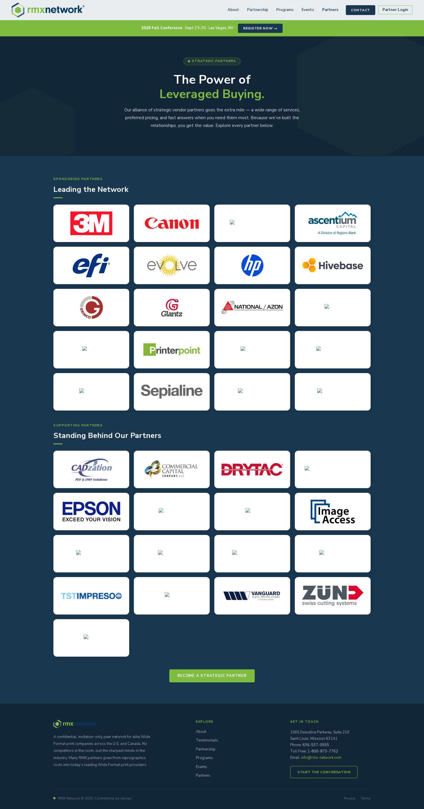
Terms (366, 798)
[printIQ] (91, 349)
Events (308, 9)
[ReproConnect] (333, 349)
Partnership (257, 9)
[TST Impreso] (91, 596)
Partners (330, 9)
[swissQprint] (252, 392)
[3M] (91, 223)
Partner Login (395, 9)
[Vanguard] (252, 596)
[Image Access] (333, 511)
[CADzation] (91, 469)
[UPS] (172, 596)
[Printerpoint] (172, 349)
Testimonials (207, 740)
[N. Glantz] (172, 307)
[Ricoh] (91, 638)
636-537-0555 (316, 745)
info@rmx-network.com (321, 757)
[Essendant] (172, 511)
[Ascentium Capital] (333, 223)
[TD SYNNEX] (333, 392)
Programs (285, 9)
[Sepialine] (172, 392)
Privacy (349, 798)
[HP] (252, 265)
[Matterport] (172, 553)
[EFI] (91, 265)
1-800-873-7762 (322, 751)
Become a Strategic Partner (211, 675)
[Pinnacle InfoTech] (252, 553)
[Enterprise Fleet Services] (333, 469)
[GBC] (252, 511)
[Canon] (172, 223)
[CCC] (172, 469)
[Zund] (333, 596)
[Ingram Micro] (91, 553)
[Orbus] (333, 307)
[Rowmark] (91, 392)
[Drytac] (252, 469)
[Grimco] (91, 307)
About (233, 9)
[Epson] (91, 511)
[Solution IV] (333, 553)
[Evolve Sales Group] (172, 265)
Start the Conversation (323, 772)
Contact (360, 10)
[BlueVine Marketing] (252, 223)
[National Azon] (252, 307)
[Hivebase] (333, 265)
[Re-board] (252, 349)
